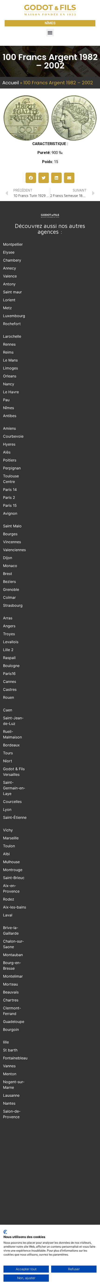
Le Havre (11, 392)
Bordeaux (11, 745)
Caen (7, 710)
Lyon (7, 809)
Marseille (11, 838)
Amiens (9, 428)
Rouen (8, 697)
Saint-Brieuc (13, 877)
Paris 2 (9, 497)
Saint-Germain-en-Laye (14, 788)
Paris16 (9, 673)
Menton (9, 1074)
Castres (10, 689)
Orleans (9, 376)
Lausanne (11, 1095)
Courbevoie (13, 436)
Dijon (7, 557)
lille (6, 1042)
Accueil (10, 82)
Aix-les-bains (14, 907)
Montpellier (13, 244)
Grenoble (11, 589)
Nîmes (8, 407)
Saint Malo (12, 526)
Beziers (9, 581)
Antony (9, 284)
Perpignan (12, 468)
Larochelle (12, 336)
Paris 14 (10, 489)
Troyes (9, 634)
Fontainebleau (15, 1058)
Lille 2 (8, 649)
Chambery (12, 260)
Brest (7, 573)
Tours (8, 753)
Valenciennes (14, 549)
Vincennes (12, 541)
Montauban (13, 954)
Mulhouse (11, 861)
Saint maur (12, 292)
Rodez (8, 899)
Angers (9, 626)
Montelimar (13, 976)
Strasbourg (13, 605)
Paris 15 (10, 505)
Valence (10, 276)
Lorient (9, 300)
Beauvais (11, 992)
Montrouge (12, 869)
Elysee (8, 252)
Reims (8, 352)
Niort (7, 761)
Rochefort (12, 323)
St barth (10, 1050)
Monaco (10, 565)
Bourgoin (11, 1029)
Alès (6, 452)
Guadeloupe (13, 1021)
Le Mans (10, 360)
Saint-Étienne (15, 817)
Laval (7, 915)
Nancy (8, 384)
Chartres (10, 1000)
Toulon (9, 846)
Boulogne (11, 665)
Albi (6, 854)
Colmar (9, 597)
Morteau (10, 984)
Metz (7, 307)
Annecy (9, 268)
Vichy (8, 830)
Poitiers (9, 460)
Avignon (10, 513)
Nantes (9, 1103)
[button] (50, 32)
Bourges (10, 534)
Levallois (10, 641)
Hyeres (9, 444)
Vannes (9, 1066)
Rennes (9, 344)
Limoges (10, 368)
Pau (6, 399)
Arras (7, 618)
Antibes (9, 415)
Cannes (9, 681)
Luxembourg (14, 315)
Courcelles (12, 801)
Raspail (9, 657)
